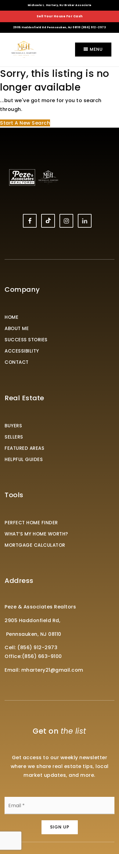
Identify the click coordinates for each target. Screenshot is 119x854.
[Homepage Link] (24, 49)
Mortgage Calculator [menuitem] (35, 545)
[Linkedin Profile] (85, 221)
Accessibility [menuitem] (22, 351)
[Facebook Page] (30, 221)
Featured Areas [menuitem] (24, 448)
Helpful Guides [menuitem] (24, 459)
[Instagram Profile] (66, 221)
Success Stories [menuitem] (26, 339)
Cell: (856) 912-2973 (31, 647)
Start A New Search (25, 122)
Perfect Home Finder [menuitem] (31, 522)
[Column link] (59, 16)
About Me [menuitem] (17, 328)
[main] (59, 97)
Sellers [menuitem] (14, 437)
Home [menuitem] (11, 317)
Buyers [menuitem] (13, 425)
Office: (13, 656)
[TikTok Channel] (48, 221)
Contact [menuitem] (17, 362)
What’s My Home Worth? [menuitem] (36, 534)
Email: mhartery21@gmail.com (44, 669)
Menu (95, 49)
